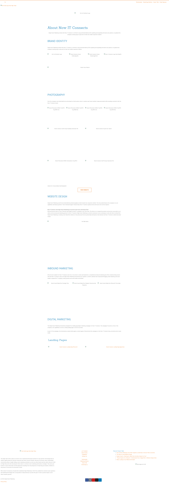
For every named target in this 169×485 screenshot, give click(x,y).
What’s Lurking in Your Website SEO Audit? (126, 459)
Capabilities (141, 8)
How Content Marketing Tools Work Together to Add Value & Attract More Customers (136, 452)
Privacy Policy (4, 481)
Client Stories (130, 8)
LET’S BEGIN (162, 8)
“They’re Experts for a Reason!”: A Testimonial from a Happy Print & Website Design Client (137, 457)
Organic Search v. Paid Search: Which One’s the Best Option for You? (131, 456)
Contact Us (151, 8)
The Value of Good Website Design (124, 454)
